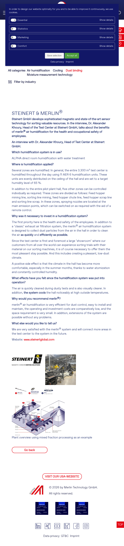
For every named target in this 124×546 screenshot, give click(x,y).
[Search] (118, 13)
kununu (67, 526)
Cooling (58, 70)
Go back (29, 450)
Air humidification (38, 70)
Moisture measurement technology (50, 75)
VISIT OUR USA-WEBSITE (62, 477)
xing (47, 526)
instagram (86, 526)
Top (120, 525)
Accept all (72, 55)
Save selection (54, 55)
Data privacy (51, 536)
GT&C (65, 536)
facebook (76, 526)
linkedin (38, 526)
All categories (16, 70)
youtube (57, 526)
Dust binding (74, 70)
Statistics (23, 28)
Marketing (23, 37)
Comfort (22, 46)
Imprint (74, 536)
